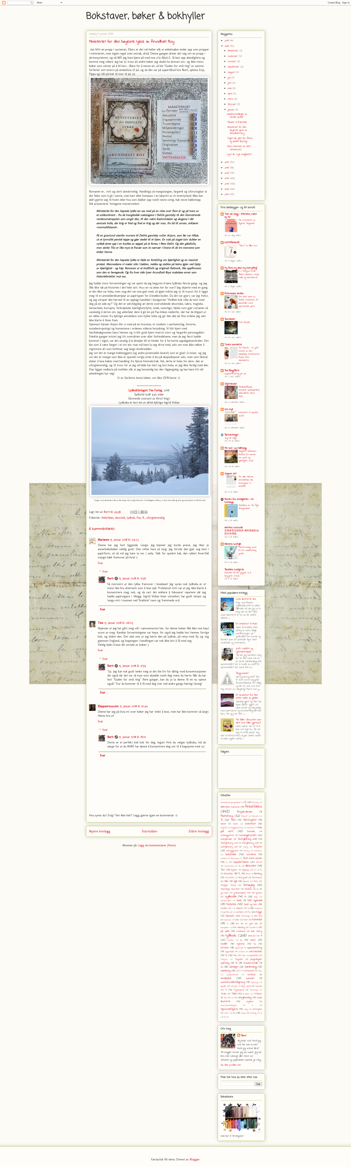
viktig (246, 1009)
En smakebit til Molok (247, 624)
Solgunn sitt (230, 474)
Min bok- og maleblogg (235, 448)
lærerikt (251, 936)
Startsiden (149, 831)
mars (231, 99)
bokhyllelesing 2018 (250, 843)
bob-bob (250, 827)
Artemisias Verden (234, 293)
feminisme (257, 877)
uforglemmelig (155, 517)
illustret (239, 908)
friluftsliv (248, 889)
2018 (227, 46)
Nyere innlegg (99, 831)
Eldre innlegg (199, 831)
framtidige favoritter (230, 889)
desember (233, 51)
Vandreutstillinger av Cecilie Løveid (237, 115)
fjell (235, 881)
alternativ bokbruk (230, 807)
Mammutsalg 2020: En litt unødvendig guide (247, 550)
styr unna (246, 986)
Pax (139, 517)
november (233, 56)
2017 (227, 162)
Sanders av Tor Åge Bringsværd (249, 507)
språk (223, 986)
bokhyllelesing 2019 (229, 847)
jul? (231, 912)
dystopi (245, 870)
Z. (261, 1013)
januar (231, 110)
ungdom (249, 1001)
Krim (246, 919)
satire (238, 970)
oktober (232, 61)
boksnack (258, 850)
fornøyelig (249, 885)
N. (241, 940)
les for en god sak (247, 923)
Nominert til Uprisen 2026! (248, 414)
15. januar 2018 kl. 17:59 (132, 666)
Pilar (244, 955)
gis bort (224, 893)
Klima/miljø (245, 916)
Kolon (237, 919)
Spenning (254, 982)
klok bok (258, 916)
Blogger (195, 1159)
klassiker (230, 916)
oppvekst (229, 951)
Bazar (235, 823)
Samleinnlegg (251, 967)
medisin (230, 940)
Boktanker (229, 319)
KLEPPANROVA (231, 242)
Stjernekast (230, 384)
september (234, 67)
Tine (100, 623)
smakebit (226, 978)
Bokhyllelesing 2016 (247, 839)
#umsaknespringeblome (231, 802)
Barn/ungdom (250, 820)
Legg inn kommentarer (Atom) (157, 845)
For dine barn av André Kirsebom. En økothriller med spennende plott (248, 301)
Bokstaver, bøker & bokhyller (145, 16)
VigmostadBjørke (229, 1009)
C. (226, 862)
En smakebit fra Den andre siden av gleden (247, 696)
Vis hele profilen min (231, 1065)
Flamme (246, 881)
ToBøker (258, 994)
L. (228, 923)
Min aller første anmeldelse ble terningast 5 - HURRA (246, 481)
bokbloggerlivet (227, 835)
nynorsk (241, 944)
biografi (224, 827)
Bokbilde (251, 831)
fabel (248, 873)
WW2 (243, 1013)
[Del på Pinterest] (146, 512)
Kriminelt (257, 919)
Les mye (228, 409)
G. (257, 889)
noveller (224, 944)
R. (143, 517)
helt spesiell (255, 900)
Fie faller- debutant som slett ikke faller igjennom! (248, 721)
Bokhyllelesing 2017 (229, 843)
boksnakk (231, 854)
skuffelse (251, 974)
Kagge (259, 912)
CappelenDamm (241, 862)
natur (253, 940)
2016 (227, 168)
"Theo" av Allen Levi (248, 245)
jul (224, 912)
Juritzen (240, 912)
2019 (227, 41)
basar (223, 823)
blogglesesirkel (237, 827)
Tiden (234, 994)
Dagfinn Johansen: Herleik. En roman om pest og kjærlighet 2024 (247, 455)
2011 (227, 194)
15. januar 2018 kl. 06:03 (118, 623)
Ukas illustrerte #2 (246, 599)
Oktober (225, 948)
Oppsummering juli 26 (235, 373)
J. (248, 908)
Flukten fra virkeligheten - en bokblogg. (239, 500)
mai (230, 88)
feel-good (243, 877)
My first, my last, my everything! (240, 268)
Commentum (229, 866)
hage (256, 896)
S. (222, 967)
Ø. (225, 1016)
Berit (110, 578)
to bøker (246, 993)
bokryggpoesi (232, 850)
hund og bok (250, 904)
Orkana (242, 951)
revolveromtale (251, 963)
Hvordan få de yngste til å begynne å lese (237, 574)
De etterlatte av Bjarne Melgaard (247, 221)
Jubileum (258, 908)
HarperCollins (226, 900)
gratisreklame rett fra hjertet (248, 893)
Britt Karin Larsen (252, 858)
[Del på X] (139, 512)
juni (230, 83)
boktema (251, 854)
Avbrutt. (255, 816)
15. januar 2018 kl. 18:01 (132, 737)
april (230, 94)
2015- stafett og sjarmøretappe (244, 650)
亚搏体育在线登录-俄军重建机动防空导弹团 (241, 532)
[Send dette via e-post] (132, 512)
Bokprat (257, 847)
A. (245, 802)
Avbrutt (244, 816)
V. (252, 1005)
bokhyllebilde (226, 839)
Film (226, 881)
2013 (227, 184)
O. (255, 944)
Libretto (253, 927)
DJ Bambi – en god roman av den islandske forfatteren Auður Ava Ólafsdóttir (249, 354)
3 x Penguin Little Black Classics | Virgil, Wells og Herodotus (249, 274)
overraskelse (255, 951)
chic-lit (259, 862)
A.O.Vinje (255, 802)
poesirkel (254, 955)
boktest (224, 858)
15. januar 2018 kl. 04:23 (124, 539)
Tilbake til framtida (237, 122)
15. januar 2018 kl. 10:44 (134, 706)
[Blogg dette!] (135, 512)
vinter (226, 1013)
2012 (227, 189)
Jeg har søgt (230, 438)
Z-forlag (253, 1013)
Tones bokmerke (233, 344)
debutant (251, 866)
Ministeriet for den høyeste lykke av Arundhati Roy (237, 130)
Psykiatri (239, 959)
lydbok (131, 517)
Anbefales (107, 517)
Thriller (224, 994)
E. (261, 870)
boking (245, 846)
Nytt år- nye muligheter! (239, 154)
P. (226, 955)
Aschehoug (227, 816)
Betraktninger (231, 435)
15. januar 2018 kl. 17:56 (132, 578)
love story (256, 931)
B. (222, 820)
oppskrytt (239, 947)
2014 (227, 178)
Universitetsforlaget (229, 1005)
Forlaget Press (228, 885)
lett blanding (239, 927)
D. (240, 866)
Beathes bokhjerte (234, 570)
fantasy (258, 874)
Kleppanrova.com (108, 706)
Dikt (223, 870)
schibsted (249, 970)
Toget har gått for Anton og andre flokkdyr (240, 139)
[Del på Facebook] (142, 512)
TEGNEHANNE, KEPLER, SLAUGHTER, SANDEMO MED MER (249, 391)
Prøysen (224, 959)
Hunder (224, 908)
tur (225, 997)
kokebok (227, 919)
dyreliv (234, 870)
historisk (231, 904)
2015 (227, 173)
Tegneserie (239, 990)
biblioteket (250, 824)
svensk (259, 986)
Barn (233, 820)
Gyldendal (230, 896)
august (232, 72)
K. (249, 912)
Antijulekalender (245, 812)
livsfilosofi (241, 931)
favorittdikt (229, 877)
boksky (246, 850)
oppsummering (254, 948)
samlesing (225, 971)
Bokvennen (235, 858)
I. (232, 908)
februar (232, 104)
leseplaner (225, 927)
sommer (250, 978)
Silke (260, 970)
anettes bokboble (233, 527)
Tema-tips (254, 990)
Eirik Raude (244, 322)
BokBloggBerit (231, 370)
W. (234, 1013)
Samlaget (233, 967)
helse (239, 900)
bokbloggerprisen (247, 835)
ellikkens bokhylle (232, 544)
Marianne (103, 539)
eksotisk (120, 517)
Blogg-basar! (242, 673)
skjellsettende (232, 974)
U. (232, 997)
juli (229, 78)
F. (239, 874)
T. (226, 990)
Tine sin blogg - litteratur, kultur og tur (240, 215)
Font (256, 881)
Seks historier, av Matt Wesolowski (239, 147)
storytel (234, 986)
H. (245, 897)
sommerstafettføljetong (233, 982)
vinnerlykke (257, 1009)
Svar (100, 563)
